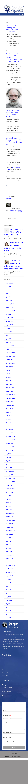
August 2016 (9, 614)
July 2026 (8, 286)
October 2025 (9, 318)
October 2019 (9, 569)
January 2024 (9, 391)
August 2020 (9, 534)
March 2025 (9, 342)
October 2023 (9, 401)
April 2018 (8, 607)
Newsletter (8, 198)
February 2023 (10, 429)
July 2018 (8, 597)
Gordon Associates (14, 8)
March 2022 (9, 468)
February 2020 (10, 555)
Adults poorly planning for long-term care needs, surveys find (12, 29)
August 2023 (9, 408)
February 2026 (10, 304)
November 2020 (10, 523)
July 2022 (8, 454)
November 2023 (10, 398)
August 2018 (9, 593)
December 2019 (10, 562)
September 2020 (10, 530)
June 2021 (9, 499)
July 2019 (8, 579)
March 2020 (9, 551)
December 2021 (10, 478)
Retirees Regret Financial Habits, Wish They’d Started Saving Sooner (14, 141)
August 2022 (9, 450)
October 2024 (9, 359)
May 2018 (8, 604)
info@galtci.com (7, 691)
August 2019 (9, 576)
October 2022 (9, 443)
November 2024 (10, 356)
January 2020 (9, 558)
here (13, 84)
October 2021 (9, 485)
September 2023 (10, 405)
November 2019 (10, 565)
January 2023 (9, 433)
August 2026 (9, 283)
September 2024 (10, 363)
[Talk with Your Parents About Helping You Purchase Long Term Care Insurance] (7, 262)
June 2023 (9, 415)
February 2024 (10, 387)
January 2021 (9, 516)
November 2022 (10, 440)
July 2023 (8, 412)
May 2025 (8, 335)
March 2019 (9, 590)
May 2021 (8, 502)
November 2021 (10, 482)
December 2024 (10, 352)
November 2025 (10, 314)
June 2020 (9, 541)
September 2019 (10, 572)
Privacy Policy (5, 675)
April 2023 (8, 422)
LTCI (3, 661)
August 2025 (9, 325)
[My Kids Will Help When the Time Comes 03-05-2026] (7, 230)
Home (3, 658)
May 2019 (8, 586)
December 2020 (10, 520)
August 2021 (9, 492)
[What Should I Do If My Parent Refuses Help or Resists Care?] (7, 244)
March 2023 (9, 426)
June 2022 (9, 457)
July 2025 (8, 328)
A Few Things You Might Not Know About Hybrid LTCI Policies (12, 114)
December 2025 (10, 311)
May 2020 (8, 544)
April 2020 (8, 548)
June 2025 (9, 332)
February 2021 (10, 513)
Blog (3, 667)
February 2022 (10, 471)
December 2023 (10, 394)
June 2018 (9, 600)
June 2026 (9, 290)
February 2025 (10, 346)
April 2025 (8, 339)
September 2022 (10, 447)
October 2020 (9, 527)
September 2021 (10, 488)
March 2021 (9, 509)
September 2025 (10, 321)
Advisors (4, 664)
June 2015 (9, 617)
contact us (15, 180)
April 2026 (8, 297)
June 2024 (9, 373)
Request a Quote (6, 672)
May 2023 (8, 419)
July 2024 (8, 370)
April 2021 (8, 506)
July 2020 (8, 537)
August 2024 (9, 366)
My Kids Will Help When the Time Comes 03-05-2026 (13, 232)
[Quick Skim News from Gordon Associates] (8, 206)
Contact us (4, 669)
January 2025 (9, 349)
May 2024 (8, 377)
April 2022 (8, 464)
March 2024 (9, 384)
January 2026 (9, 307)
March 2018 (9, 611)
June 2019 (9, 583)
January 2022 (9, 475)
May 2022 (8, 461)
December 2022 (10, 436)
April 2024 (8, 380)
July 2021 (8, 495)
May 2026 (8, 293)
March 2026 (9, 300)
